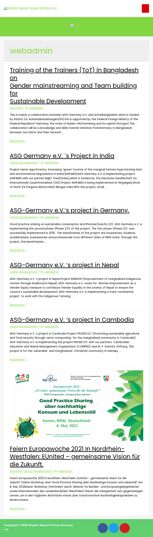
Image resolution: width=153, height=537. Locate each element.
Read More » (18, 141)
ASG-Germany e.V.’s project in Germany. (69, 210)
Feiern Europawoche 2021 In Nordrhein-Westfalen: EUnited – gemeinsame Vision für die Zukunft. (75, 457)
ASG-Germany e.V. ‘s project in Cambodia (72, 319)
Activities (16, 108)
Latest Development (24, 163)
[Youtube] (125, 528)
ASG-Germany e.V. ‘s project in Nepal (64, 265)
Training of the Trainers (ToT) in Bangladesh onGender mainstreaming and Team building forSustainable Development (74, 85)
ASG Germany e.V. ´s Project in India (62, 156)
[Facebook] (103, 528)
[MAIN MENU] (145, 8)
